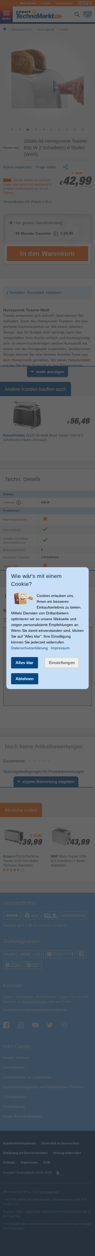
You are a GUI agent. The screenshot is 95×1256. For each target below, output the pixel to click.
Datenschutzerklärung (29, 648)
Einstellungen (62, 662)
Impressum (60, 648)
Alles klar (25, 662)
